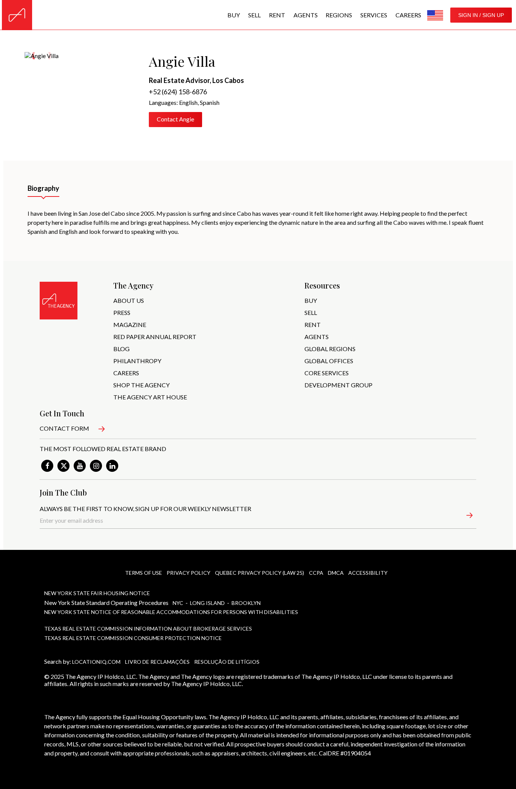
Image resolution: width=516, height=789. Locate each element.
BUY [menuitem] (233, 14)
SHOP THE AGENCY (141, 384)
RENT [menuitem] (277, 14)
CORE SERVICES (326, 372)
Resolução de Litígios (227, 662)
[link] (47, 466)
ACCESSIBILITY (368, 572)
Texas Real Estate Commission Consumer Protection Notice (133, 638)
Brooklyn (246, 603)
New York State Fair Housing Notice (97, 593)
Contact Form (64, 428)
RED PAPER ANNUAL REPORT (154, 336)
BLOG (121, 348)
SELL (310, 312)
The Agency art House (150, 397)
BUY (310, 300)
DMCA (336, 572)
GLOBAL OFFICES (328, 360)
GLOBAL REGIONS (329, 348)
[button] (465, 516)
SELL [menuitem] (254, 14)
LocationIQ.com (96, 662)
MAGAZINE (129, 324)
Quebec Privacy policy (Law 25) (259, 572)
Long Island (208, 603)
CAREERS (126, 372)
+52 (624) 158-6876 (178, 91)
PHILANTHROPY (137, 360)
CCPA (316, 572)
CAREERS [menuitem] (408, 14)
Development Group (338, 384)
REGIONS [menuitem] (339, 14)
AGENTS (316, 336)
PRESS (121, 312)
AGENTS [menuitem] (306, 14)
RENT (312, 324)
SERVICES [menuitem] (373, 14)
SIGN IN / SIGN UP (481, 15)
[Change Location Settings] (435, 15)
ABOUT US (128, 300)
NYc (178, 603)
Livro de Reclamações (157, 662)
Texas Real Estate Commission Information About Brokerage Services (148, 628)
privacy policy (188, 572)
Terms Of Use (143, 572)
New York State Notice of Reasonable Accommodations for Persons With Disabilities (171, 612)
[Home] (17, 15)
